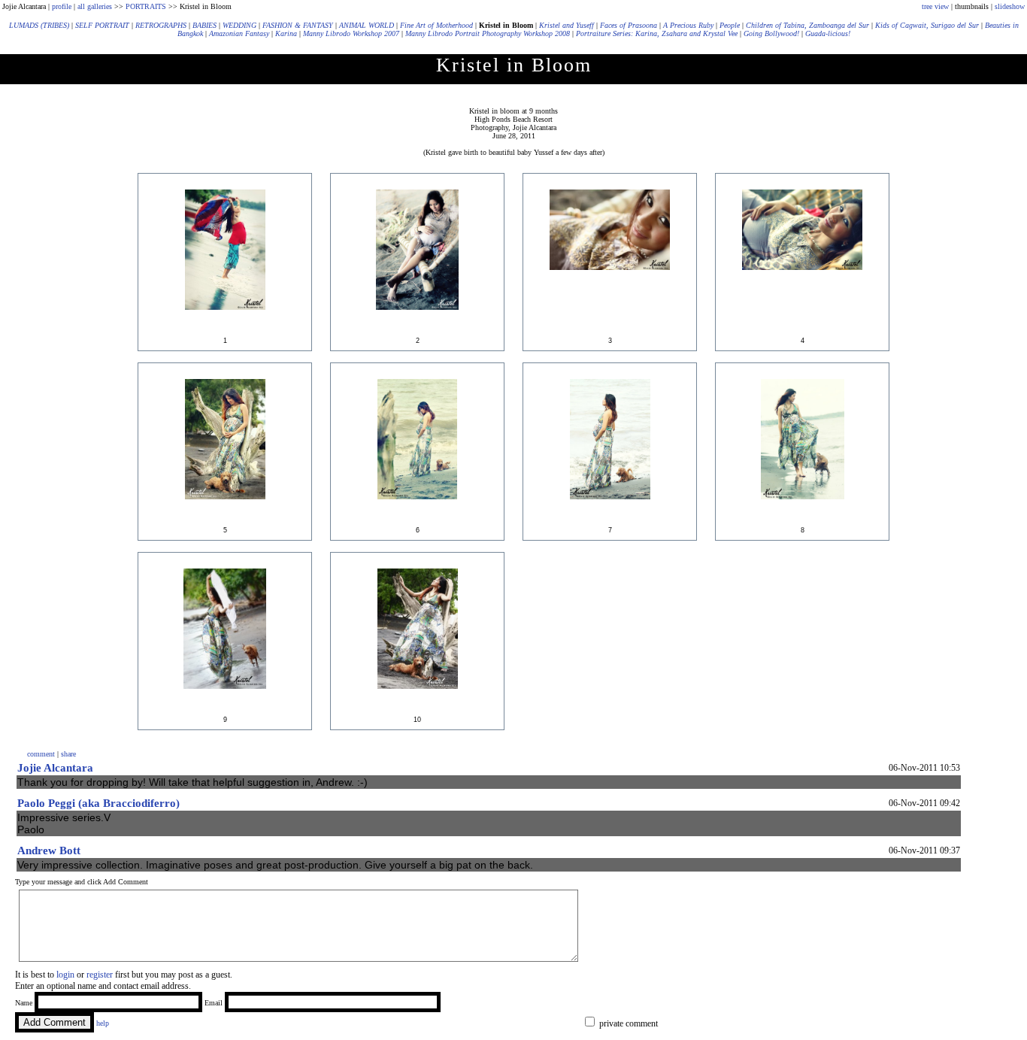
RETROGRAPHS (160, 25)
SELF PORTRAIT (102, 25)
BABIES (204, 25)
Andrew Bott (48, 850)
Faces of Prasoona (628, 25)
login (65, 974)
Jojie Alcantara (55, 768)
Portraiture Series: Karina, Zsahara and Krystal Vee (657, 33)
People (730, 25)
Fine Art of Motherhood (436, 25)
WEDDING (239, 25)
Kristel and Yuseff (566, 25)
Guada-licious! (827, 33)
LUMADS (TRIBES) (39, 25)
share (68, 754)
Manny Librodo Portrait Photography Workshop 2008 (487, 33)
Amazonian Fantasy (239, 33)
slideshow (1010, 6)
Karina (286, 33)
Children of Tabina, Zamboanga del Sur (807, 25)
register (99, 974)
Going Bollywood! (771, 33)
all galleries (94, 6)
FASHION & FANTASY (297, 25)
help (102, 1023)
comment (41, 754)
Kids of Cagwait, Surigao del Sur (927, 25)
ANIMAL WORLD (366, 25)
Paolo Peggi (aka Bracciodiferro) (98, 803)
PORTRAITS (146, 6)
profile (61, 6)
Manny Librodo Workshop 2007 (351, 33)
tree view (935, 6)
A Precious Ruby (688, 25)
